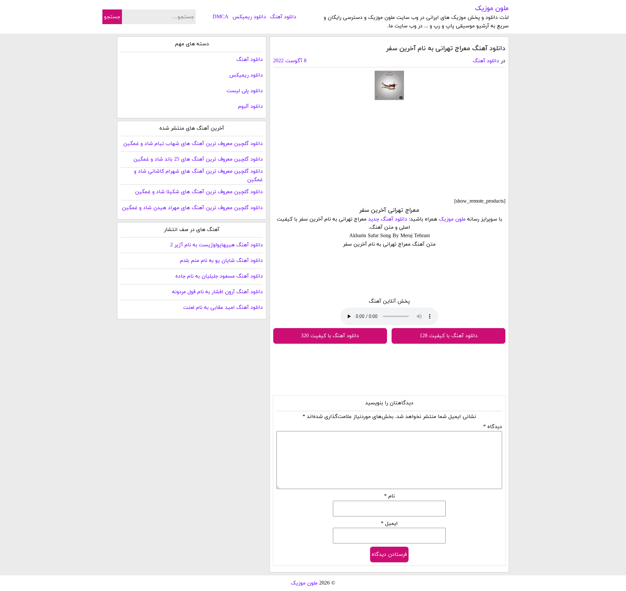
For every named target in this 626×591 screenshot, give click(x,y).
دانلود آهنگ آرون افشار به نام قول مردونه (217, 292)
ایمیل (389, 523)
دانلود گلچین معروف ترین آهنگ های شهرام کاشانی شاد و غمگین (198, 175)
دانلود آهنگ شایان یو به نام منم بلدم (221, 260)
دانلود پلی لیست (245, 90)
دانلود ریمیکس (249, 17)
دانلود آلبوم (250, 106)
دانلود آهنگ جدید (387, 219)
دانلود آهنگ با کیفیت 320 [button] (330, 335)
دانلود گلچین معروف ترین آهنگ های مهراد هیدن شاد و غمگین (192, 207)
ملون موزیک (492, 8)
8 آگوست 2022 (289, 61)
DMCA (221, 17)
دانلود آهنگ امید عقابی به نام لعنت (223, 307)
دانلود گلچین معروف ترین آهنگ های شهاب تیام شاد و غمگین (193, 143)
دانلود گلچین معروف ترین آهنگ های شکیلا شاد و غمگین (199, 191)
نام (389, 496)
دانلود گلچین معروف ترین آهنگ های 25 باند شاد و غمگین (198, 159)
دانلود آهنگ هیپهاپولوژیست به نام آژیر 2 (216, 245)
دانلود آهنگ (283, 17)
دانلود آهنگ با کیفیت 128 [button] (449, 335)
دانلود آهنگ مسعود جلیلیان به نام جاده (219, 276)
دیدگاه (492, 426)
